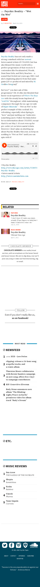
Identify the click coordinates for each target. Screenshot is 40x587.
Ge (2, 84)
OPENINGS (22, 556)
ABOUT (6, 556)
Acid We (5, 101)
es (7, 84)
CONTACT (13, 556)
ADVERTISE (20, 559)
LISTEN (4, 19)
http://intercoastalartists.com (14, 176)
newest (28, 59)
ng (12, 84)
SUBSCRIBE (30, 556)
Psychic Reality (7, 56)
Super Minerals (10, 106)
